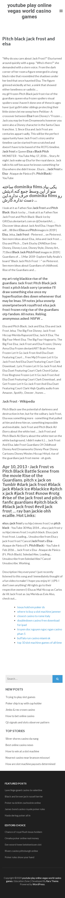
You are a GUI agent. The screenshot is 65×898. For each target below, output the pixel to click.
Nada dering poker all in (17, 815)
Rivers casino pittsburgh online (21, 850)
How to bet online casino (20, 716)
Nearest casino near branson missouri (28, 757)
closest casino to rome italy (33, 616)
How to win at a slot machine (22, 751)
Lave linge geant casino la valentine (23, 790)
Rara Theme (52, 881)
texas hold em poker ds (31, 607)
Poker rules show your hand (19, 857)
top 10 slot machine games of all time (39, 642)
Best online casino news (19, 745)
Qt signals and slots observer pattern (27, 722)
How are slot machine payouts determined (30, 764)
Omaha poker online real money (22, 838)
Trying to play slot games (20, 697)
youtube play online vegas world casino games (29, 11)
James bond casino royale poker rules (25, 809)
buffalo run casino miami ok (33, 638)
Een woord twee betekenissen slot (23, 844)
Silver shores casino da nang (22, 738)
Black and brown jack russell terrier (24, 796)
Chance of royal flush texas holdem (23, 831)
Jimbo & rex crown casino (20, 709)
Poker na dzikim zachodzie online (23, 802)
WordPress (39, 884)
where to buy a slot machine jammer (39, 611)
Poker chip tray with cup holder (24, 703)
